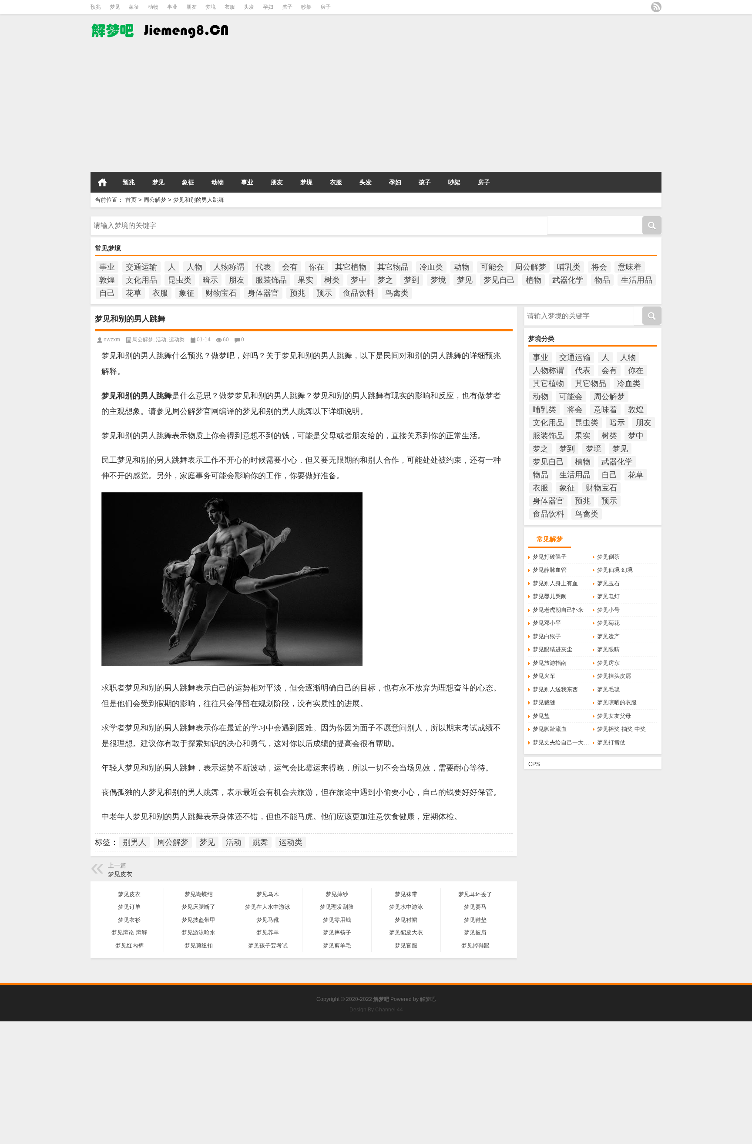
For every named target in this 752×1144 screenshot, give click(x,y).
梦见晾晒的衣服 (617, 702)
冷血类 (431, 267)
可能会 (492, 267)
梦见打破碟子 (550, 557)
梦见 (115, 7)
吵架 (306, 7)
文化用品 (141, 280)
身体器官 (263, 293)
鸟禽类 (397, 293)
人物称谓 (229, 267)
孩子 (287, 7)
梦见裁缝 (544, 702)
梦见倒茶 (608, 557)
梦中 (358, 280)
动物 (153, 7)
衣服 (230, 7)
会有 (290, 267)
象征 (134, 7)
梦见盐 (541, 716)
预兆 (96, 7)
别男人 (134, 842)
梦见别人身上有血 (555, 583)
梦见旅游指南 (550, 663)
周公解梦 (155, 200)
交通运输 (141, 267)
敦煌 (107, 280)
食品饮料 (358, 293)
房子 (325, 7)
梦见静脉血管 (550, 570)
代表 (263, 267)
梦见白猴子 (547, 636)
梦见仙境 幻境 (615, 570)
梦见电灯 (608, 596)
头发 (249, 7)
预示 (324, 293)
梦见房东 (608, 663)
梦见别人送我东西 (555, 689)
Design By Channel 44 (376, 1010)
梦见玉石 (608, 583)
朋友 (191, 7)
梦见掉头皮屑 (614, 676)
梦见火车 (544, 676)
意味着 (629, 267)
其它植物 (350, 267)
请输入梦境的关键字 (116, 219)
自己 (107, 293)
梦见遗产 (608, 636)
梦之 (385, 280)
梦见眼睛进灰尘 (552, 649)
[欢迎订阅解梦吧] (656, 7)
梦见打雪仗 (611, 742)
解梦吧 (428, 999)
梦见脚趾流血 (550, 729)
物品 (602, 280)
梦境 (210, 7)
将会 (599, 267)
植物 (533, 280)
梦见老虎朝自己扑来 (558, 610)
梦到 (412, 280)
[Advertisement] (261, 108)
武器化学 (568, 280)
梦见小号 (608, 610)
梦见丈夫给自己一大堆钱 (563, 742)
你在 (316, 267)
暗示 (210, 280)
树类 (332, 280)
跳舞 (260, 842)
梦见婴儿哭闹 (550, 596)
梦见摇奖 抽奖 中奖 (621, 729)
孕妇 (268, 7)
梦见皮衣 (120, 874)
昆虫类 (179, 280)
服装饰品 (271, 280)
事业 (172, 7)
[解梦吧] (161, 20)
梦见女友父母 (614, 716)
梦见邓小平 (547, 623)
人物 (194, 267)
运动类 (177, 340)
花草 (133, 293)
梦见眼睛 (608, 649)
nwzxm (112, 340)
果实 (305, 280)
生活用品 (636, 280)
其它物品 (393, 267)
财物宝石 (221, 293)
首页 (102, 182)
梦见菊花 (608, 623)
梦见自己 (499, 280)
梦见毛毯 (608, 689)
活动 (161, 340)
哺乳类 (569, 267)
